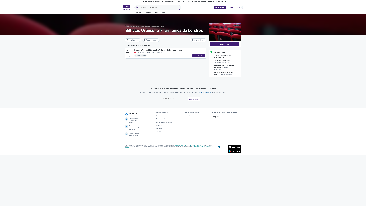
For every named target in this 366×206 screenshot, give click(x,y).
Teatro (127, 26)
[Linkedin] (218, 149)
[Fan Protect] (132, 114)
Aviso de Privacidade (205, 92)
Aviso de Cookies (200, 145)
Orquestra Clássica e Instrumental (154, 26)
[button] (224, 44)
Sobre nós (159, 125)
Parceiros (159, 131)
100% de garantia (220, 52)
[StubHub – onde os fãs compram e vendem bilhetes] (126, 7)
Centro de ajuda (161, 116)
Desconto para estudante (164, 122)
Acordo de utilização (180, 145)
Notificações (188, 116)
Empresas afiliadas (162, 119)
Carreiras (159, 128)
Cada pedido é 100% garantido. (187, 2)
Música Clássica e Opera (137, 26)
